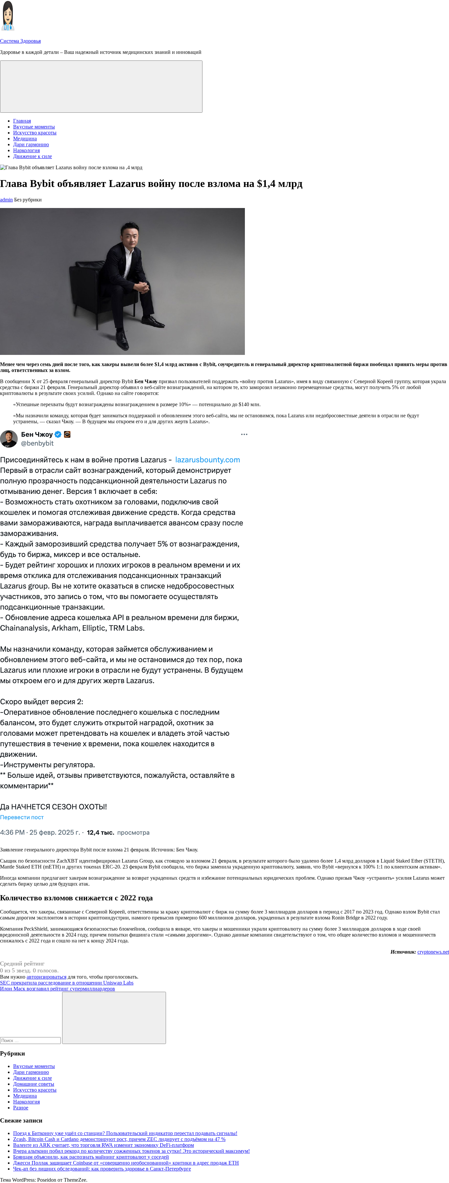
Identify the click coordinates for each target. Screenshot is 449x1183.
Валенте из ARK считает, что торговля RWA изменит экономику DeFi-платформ (103, 1145)
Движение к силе (32, 156)
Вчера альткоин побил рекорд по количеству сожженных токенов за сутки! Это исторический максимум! (131, 1151)
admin (6, 199)
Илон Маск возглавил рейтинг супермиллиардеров (57, 988)
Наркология (26, 150)
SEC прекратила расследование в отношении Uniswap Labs (66, 983)
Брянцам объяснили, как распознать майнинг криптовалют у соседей (91, 1157)
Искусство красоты (35, 132)
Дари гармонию (31, 144)
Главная (22, 121)
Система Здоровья (20, 41)
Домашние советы (33, 1084)
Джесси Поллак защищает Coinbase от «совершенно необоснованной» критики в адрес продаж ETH (126, 1163)
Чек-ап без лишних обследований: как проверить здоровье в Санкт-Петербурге (102, 1168)
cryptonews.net (433, 952)
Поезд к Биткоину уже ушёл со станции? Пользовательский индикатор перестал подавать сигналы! (125, 1133)
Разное (20, 1107)
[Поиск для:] (31, 1040)
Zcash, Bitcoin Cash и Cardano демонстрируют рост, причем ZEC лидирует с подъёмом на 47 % (119, 1139)
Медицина (25, 138)
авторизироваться (46, 977)
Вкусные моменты (34, 126)
